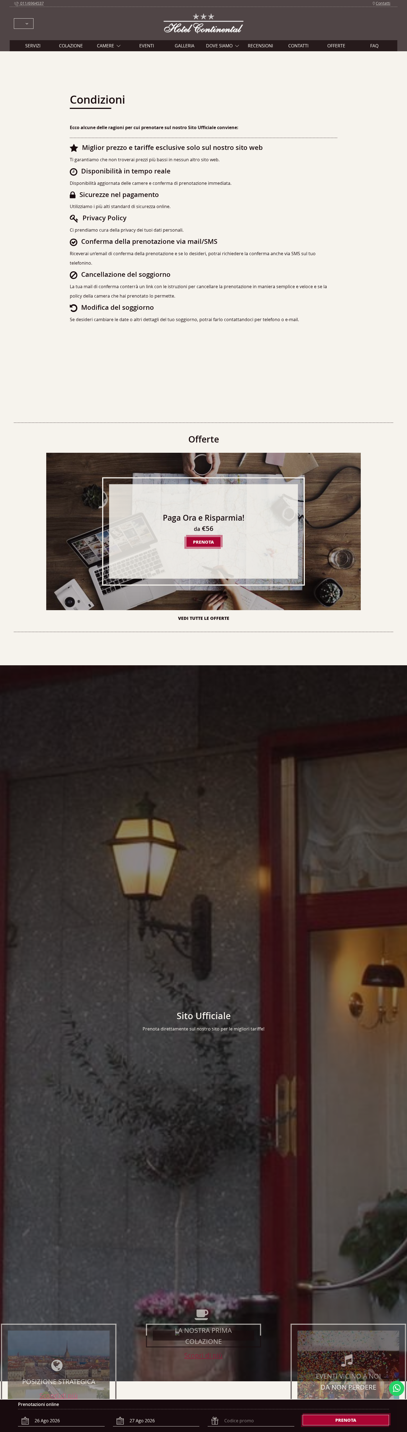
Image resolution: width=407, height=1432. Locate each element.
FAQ (374, 46)
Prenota (345, 1420)
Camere (105, 46)
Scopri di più (58, 1395)
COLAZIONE (71, 46)
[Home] (203, 23)
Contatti (383, 3)
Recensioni (260, 46)
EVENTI (146, 46)
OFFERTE (336, 46)
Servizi (32, 46)
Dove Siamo (219, 46)
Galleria (184, 46)
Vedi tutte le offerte (203, 618)
